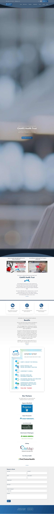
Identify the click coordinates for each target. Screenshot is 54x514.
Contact (47, 4)
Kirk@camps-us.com (17, 1)
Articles (44, 4)
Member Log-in (45, 1)
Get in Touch (30, 509)
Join (40, 1)
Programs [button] (30, 4)
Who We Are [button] (25, 4)
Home (21, 4)
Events (40, 4)
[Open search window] (38, 1)
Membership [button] (35, 4)
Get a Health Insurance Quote (26, 137)
